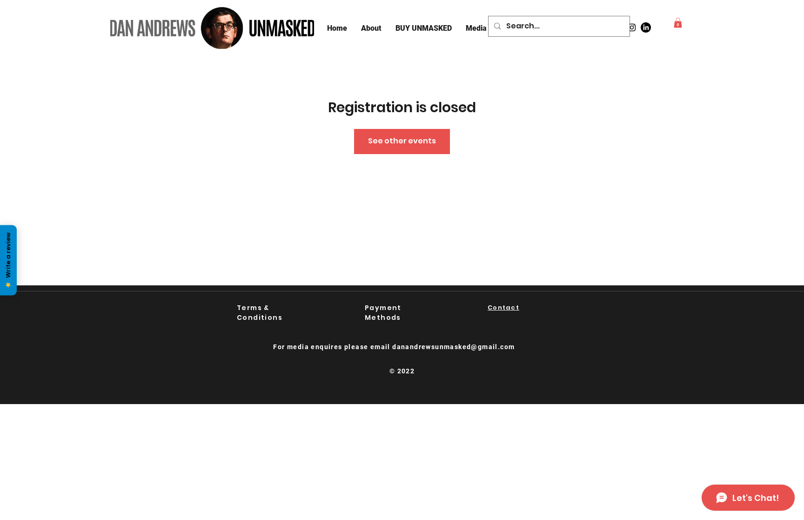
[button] (678, 23)
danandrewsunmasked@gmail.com (453, 347)
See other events (402, 140)
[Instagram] (632, 27)
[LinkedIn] (646, 27)
